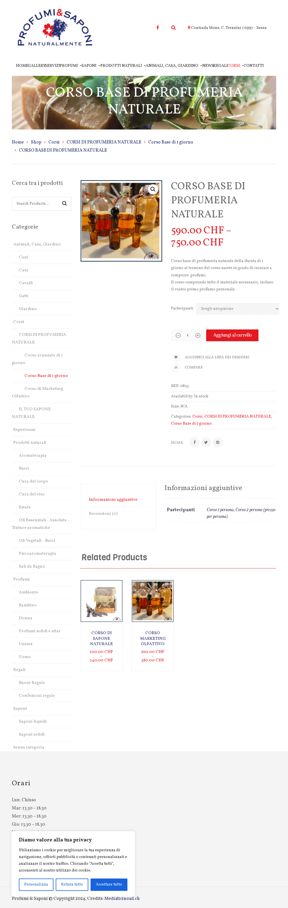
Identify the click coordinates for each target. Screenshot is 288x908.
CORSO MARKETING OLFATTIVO (153, 638)
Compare (193, 367)
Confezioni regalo (37, 696)
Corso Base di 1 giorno (170, 142)
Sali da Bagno (32, 567)
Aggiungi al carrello (232, 335)
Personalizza (36, 884)
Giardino (28, 309)
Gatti (23, 296)
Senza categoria (28, 747)
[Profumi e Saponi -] (55, 28)
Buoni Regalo (32, 683)
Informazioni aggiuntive (113, 500)
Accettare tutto (109, 884)
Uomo (25, 657)
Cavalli (26, 283)
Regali (19, 670)
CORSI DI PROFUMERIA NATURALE (104, 142)
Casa (23, 270)
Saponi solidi (32, 735)
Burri (24, 469)
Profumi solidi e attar (40, 631)
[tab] (118, 500)
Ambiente (28, 592)
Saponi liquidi (33, 722)
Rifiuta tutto (72, 884)
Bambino (28, 605)
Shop (36, 142)
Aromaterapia (33, 456)
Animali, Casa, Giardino (37, 244)
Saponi (20, 709)
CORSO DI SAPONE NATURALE (101, 638)
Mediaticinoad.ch (122, 899)
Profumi (21, 579)
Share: (177, 442)
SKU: (175, 386)
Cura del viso (32, 494)
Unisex (26, 644)
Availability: (182, 396)
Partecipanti (182, 308)
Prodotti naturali (29, 443)
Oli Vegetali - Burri (37, 541)
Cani (23, 257)
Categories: (181, 416)
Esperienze (24, 430)
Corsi (54, 142)
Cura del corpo (33, 481)
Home (18, 142)
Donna (25, 618)
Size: (175, 406)
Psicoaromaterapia (37, 554)
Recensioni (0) (103, 514)
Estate (25, 507)
